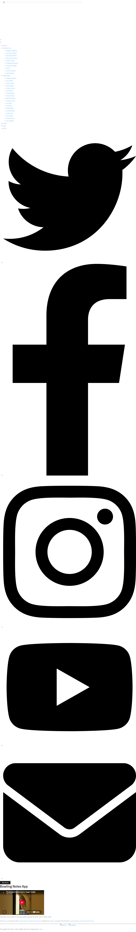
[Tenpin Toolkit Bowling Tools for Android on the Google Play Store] (72, 925)
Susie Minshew (10, 111)
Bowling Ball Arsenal (12, 63)
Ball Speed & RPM (11, 55)
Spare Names (10, 73)
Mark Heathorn (10, 93)
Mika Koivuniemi (10, 98)
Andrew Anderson (11, 78)
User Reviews (10, 121)
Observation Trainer (11, 58)
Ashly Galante (10, 86)
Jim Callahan (9, 81)
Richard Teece (10, 118)
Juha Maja (9, 106)
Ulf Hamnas (9, 91)
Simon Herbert (10, 96)
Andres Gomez (10, 88)
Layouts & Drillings (11, 65)
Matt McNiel (9, 108)
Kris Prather (9, 116)
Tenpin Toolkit (53, 921)
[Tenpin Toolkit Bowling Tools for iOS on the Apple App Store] (63, 925)
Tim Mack (9, 103)
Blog (4, 126)
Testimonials (6, 75)
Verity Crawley (10, 83)
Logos (5, 123)
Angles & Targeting (11, 50)
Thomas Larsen (10, 101)
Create (40, 929)
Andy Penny (9, 113)
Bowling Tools (7, 48)
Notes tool (5, 921)
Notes (8, 68)
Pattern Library (10, 60)
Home (5, 45)
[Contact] (69, 878)
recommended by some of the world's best (81, 921)
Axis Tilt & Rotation (11, 53)
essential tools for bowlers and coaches (29, 921)
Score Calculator (11, 70)
